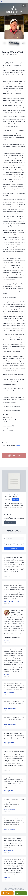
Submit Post (14, 548)
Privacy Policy (10, 889)
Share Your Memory (10, 522)
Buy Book (15, 499)
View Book (7, 499)
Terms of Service (18, 889)
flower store (19, 445)
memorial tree (20, 443)
